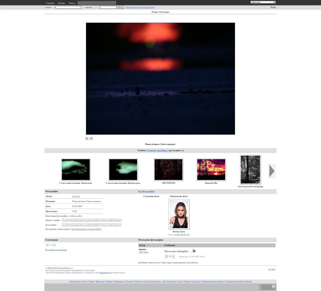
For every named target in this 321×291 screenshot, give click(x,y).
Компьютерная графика (212, 281)
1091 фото (143, 252)
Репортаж (171, 281)
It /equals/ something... (157, 150)
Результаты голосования (56, 250)
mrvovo (142, 249)
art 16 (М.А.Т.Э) (182, 234)
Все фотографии (146, 191)
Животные (100, 281)
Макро (110, 281)
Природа (139, 281)
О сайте (271, 269)
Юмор (187, 281)
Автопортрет (75, 281)
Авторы (61, 3)
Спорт (180, 281)
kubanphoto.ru (105, 272)
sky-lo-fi (76, 196)
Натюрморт (119, 281)
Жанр (91, 281)
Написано (183, 256)
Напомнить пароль (134, 7)
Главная (50, 3)
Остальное (196, 281)
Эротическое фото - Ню (155, 281)
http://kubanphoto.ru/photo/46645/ (86, 229)
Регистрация (148, 7)
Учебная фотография (234, 281)
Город (85, 281)
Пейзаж (248, 281)
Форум (72, 3)
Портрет (130, 281)
